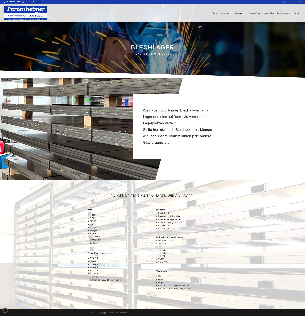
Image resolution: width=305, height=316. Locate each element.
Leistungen (237, 13)
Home (215, 13)
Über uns (225, 13)
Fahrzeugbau (254, 13)
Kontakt (297, 13)
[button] (5, 311)
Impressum (286, 2)
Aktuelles (269, 13)
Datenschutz (296, 2)
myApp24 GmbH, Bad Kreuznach (113, 312)
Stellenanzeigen (284, 13)
